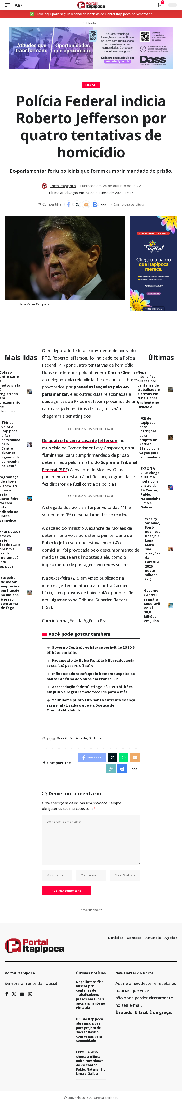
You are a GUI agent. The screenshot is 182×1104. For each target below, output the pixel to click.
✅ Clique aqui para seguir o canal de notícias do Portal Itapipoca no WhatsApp (91, 14)
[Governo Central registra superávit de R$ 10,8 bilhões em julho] (170, 605)
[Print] (95, 204)
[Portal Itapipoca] (91, 5)
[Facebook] (7, 994)
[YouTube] (22, 994)
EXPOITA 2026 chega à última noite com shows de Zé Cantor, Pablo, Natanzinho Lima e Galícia (150, 488)
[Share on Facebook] (68, 204)
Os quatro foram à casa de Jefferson (79, 440)
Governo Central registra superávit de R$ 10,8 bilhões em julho (152, 605)
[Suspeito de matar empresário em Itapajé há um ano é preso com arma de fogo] (29, 592)
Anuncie (153, 938)
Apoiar (170, 938)
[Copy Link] (111, 768)
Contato (134, 938)
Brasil (91, 85)
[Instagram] (30, 994)
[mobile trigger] (9, 5)
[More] (104, 204)
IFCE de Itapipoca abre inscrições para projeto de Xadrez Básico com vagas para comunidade (149, 437)
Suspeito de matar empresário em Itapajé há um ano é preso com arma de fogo (10, 592)
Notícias (115, 938)
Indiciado (78, 738)
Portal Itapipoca (63, 185)
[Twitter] (14, 994)
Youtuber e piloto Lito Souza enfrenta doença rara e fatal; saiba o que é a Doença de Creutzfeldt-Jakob (91, 705)
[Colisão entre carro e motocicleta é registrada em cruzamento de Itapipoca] (29, 391)
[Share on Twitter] (77, 204)
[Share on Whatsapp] (123, 757)
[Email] (86, 204)
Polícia (95, 738)
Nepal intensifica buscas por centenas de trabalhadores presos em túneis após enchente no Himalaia (148, 389)
